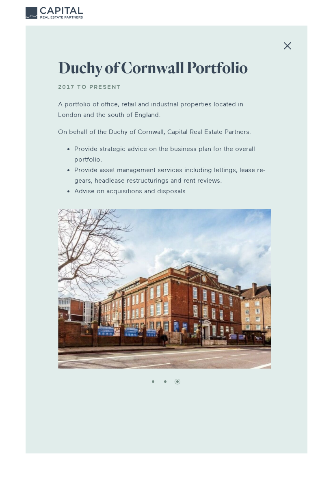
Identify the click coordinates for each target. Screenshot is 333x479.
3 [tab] (177, 381)
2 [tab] (165, 381)
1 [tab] (153, 381)
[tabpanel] (164, 289)
